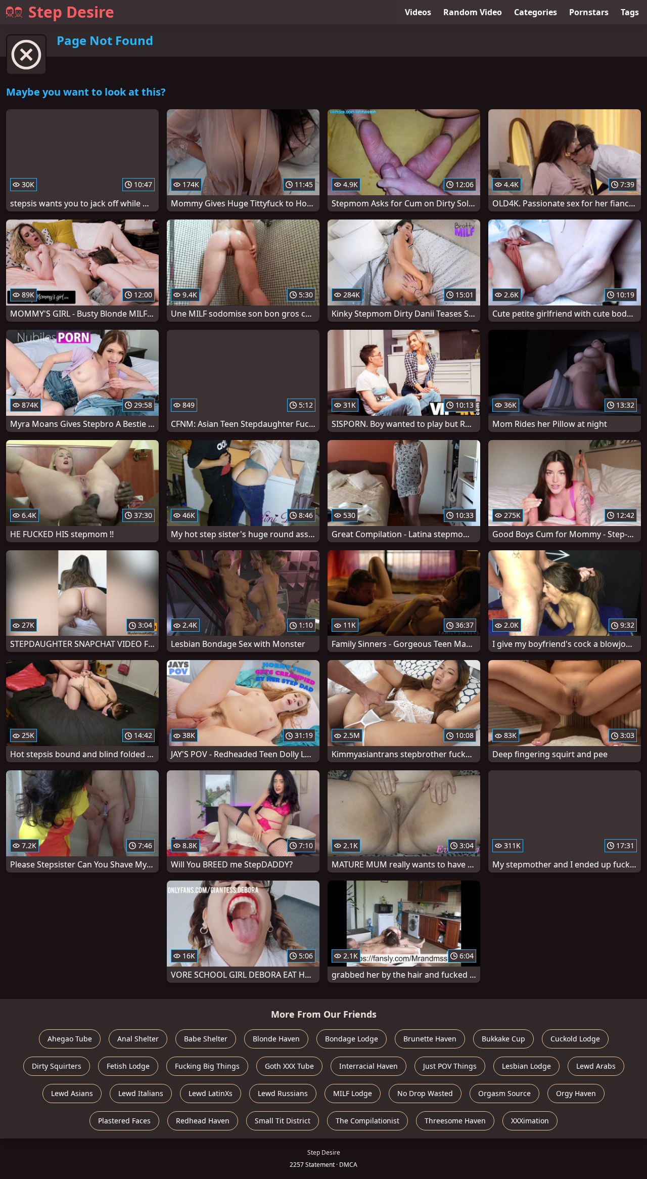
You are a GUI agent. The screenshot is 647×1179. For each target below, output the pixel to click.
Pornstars (589, 12)
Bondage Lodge (351, 1038)
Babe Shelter (205, 1038)
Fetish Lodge (128, 1066)
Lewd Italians (140, 1093)
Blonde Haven (276, 1038)
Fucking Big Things (207, 1066)
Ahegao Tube (70, 1038)
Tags (630, 12)
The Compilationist (367, 1120)
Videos (418, 12)
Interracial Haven (368, 1066)
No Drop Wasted (425, 1093)
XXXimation (530, 1120)
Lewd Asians (72, 1093)
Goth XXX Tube (289, 1066)
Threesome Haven (455, 1120)
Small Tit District (282, 1120)
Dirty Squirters (56, 1066)
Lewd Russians (283, 1093)
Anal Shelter (138, 1038)
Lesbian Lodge (526, 1066)
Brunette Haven (429, 1038)
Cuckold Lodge (575, 1038)
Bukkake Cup (503, 1038)
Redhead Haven (202, 1120)
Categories (535, 12)
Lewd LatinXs (211, 1093)
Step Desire (71, 12)
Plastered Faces (124, 1120)
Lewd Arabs (596, 1066)
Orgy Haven (576, 1093)
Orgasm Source (504, 1093)
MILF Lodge (352, 1093)
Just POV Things (450, 1066)
